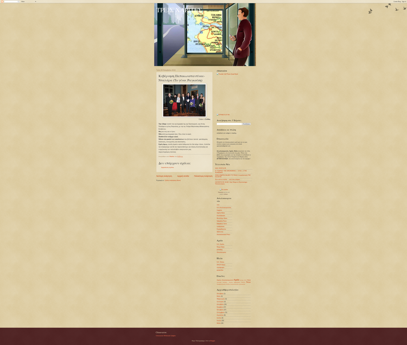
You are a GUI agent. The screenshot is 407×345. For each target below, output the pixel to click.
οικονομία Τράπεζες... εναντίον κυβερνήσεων (228, 282)
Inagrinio (219, 210)
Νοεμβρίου (220, 307)
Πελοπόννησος (221, 252)
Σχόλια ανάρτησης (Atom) (173, 180)
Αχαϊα (236, 280)
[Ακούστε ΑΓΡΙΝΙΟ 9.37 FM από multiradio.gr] (223, 115)
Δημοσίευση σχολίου (167, 167)
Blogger (212, 341)
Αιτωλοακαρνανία (227, 280)
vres (218, 205)
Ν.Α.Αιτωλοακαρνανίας (224, 207)
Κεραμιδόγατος (221, 229)
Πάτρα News (220, 247)
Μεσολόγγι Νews (222, 218)
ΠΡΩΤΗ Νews (221, 265)
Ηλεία (249, 280)
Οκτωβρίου (220, 293)
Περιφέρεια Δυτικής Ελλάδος (223, 284)
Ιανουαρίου (220, 301)
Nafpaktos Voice (222, 223)
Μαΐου (219, 296)
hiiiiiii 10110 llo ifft (220, 168)
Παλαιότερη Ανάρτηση (203, 176)
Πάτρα (248, 282)
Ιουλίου (219, 318)
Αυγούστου (220, 315)
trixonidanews (221, 215)
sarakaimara (220, 226)
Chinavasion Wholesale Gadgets (166, 336)
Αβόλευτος (220, 232)
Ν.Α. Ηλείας (220, 262)
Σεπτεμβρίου (220, 312)
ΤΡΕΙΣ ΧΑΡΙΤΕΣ (179, 10)
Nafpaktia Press (222, 221)
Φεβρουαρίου (221, 299)
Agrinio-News (221, 213)
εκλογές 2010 (243, 280)
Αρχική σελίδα (183, 176)
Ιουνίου (219, 320)
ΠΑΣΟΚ (243, 282)
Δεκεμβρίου (220, 304)
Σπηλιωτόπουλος (234, 284)
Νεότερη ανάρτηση (164, 176)
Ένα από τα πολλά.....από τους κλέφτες (227, 179)
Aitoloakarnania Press (223, 234)
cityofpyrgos (220, 267)
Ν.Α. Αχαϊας (220, 244)
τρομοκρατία (242, 284)
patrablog (219, 249)
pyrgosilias (220, 270)
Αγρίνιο (219, 280)
